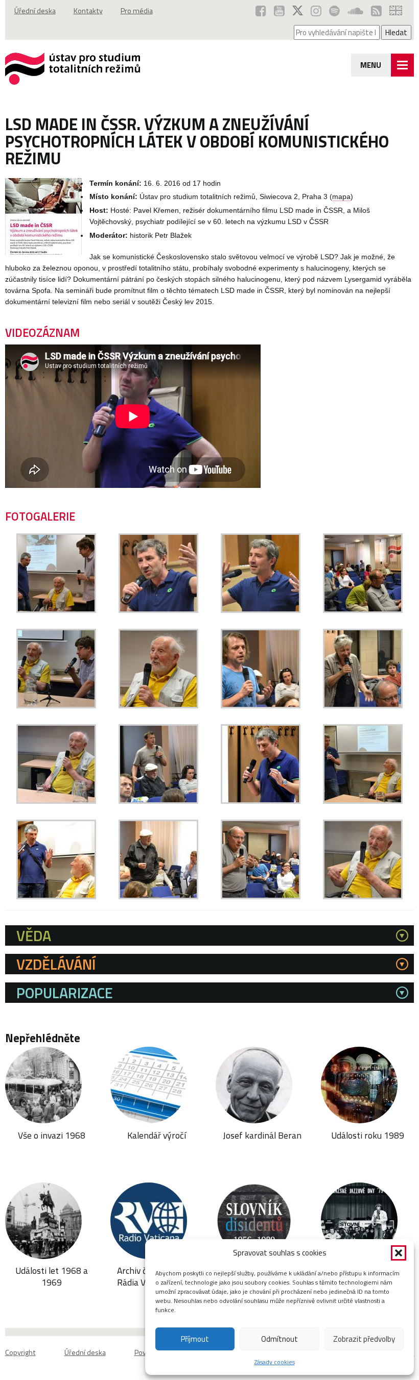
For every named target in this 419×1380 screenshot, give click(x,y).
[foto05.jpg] (56, 705)
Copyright (20, 1352)
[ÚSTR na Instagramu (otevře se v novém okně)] (316, 10)
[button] (398, 1253)
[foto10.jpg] (158, 801)
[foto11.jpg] (260, 801)
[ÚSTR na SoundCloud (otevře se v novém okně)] (355, 10)
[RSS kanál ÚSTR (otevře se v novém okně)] (376, 10)
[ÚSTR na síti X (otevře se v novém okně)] (297, 10)
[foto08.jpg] (363, 705)
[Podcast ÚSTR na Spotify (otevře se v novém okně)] (334, 10)
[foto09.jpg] (56, 801)
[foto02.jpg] (158, 610)
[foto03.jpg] (260, 610)
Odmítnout (279, 1339)
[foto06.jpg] (158, 705)
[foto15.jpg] (260, 896)
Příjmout (195, 1339)
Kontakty (88, 10)
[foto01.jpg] (56, 610)
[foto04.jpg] (363, 610)
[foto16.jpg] (363, 896)
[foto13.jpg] (56, 896)
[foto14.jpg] (158, 896)
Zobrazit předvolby (364, 1339)
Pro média (137, 10)
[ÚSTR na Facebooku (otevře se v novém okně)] (260, 10)
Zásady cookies (274, 1362)
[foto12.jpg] (363, 801)
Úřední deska (35, 10)
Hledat (396, 32)
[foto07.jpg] (260, 705)
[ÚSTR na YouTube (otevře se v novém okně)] (279, 10)
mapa (341, 197)
